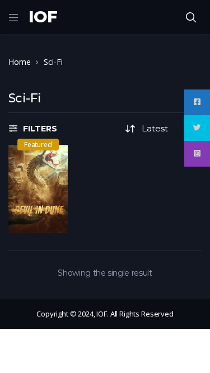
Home (19, 61)
